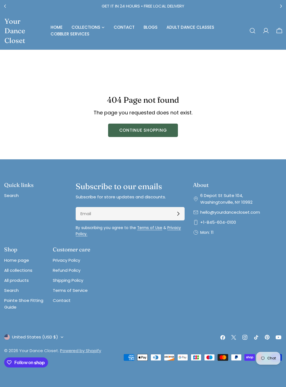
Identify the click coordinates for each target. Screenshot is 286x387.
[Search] (252, 30)
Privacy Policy (66, 260)
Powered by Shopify (80, 351)
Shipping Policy (68, 280)
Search (11, 195)
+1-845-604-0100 (218, 222)
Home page (16, 260)
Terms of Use (149, 227)
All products (16, 280)
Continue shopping (143, 130)
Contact (62, 300)
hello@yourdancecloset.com (230, 212)
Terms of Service (70, 290)
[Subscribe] (178, 214)
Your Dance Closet (14, 30)
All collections (18, 270)
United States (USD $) (35, 337)
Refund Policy (66, 270)
